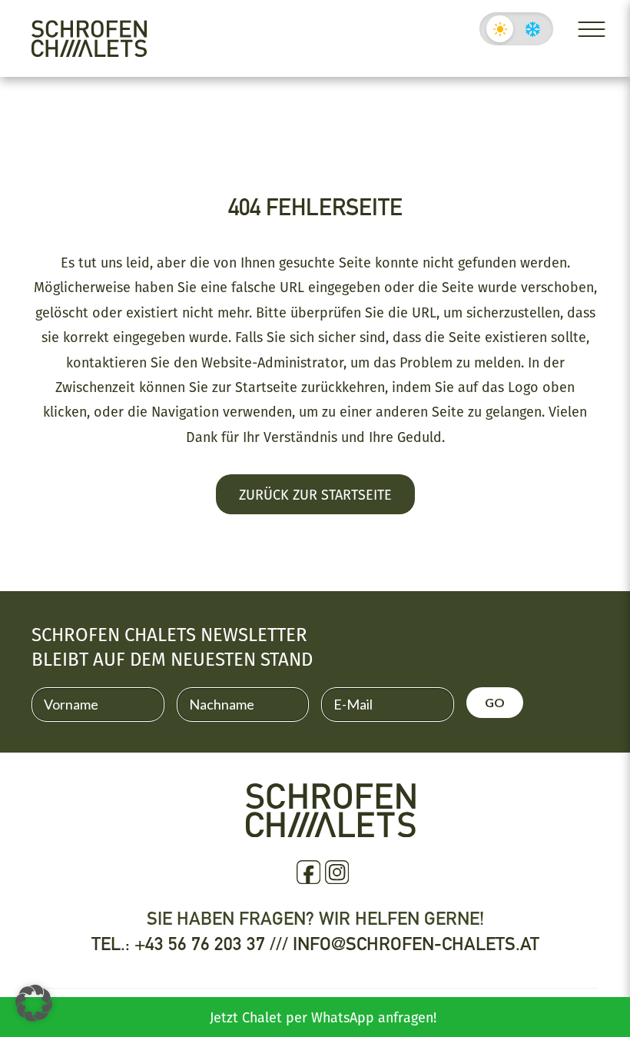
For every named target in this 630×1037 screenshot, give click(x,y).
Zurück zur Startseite (315, 494)
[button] (34, 1003)
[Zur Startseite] (89, 38)
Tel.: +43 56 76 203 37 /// (192, 943)
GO (495, 702)
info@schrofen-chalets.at (416, 943)
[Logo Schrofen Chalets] (331, 830)
